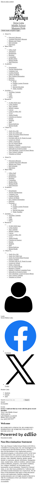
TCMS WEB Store (15, 103)
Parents (11, 118)
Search (3, 400)
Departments (13, 67)
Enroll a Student (14, 136)
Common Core (13, 71)
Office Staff (12, 50)
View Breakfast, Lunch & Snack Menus (21, 150)
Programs (12, 80)
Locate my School (14, 140)
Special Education (18, 87)
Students (11, 120)
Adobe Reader (13, 115)
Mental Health (13, 60)
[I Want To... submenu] (5, 129)
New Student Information (17, 76)
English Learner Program (20, 83)
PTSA (11, 97)
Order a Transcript (14, 141)
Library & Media (14, 74)
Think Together (17, 88)
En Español (4, 403)
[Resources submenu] (5, 101)
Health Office (13, 58)
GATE (15, 85)
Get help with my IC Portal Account (20, 138)
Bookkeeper (12, 53)
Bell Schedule (13, 43)
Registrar (11, 55)
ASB (10, 94)
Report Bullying (14, 124)
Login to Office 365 (15, 111)
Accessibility (5, 481)
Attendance (12, 51)
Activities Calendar (15, 92)
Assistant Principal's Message (18, 39)
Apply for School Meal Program (19, 134)
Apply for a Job (13, 131)
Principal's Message (15, 37)
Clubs (10, 96)
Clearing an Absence (15, 117)
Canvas (11, 110)
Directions (12, 44)
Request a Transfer (14, 145)
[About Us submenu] (5, 36)
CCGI (11, 113)
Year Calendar (13, 106)
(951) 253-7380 (10, 417)
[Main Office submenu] (5, 48)
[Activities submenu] (12, 214)
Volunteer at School (15, 154)
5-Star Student (13, 104)
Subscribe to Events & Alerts (18, 148)
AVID (14, 81)
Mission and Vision (15, 41)
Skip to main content (7, 1)
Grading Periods (14, 73)
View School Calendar (16, 152)
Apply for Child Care (15, 133)
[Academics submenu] (5, 66)
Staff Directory (13, 62)
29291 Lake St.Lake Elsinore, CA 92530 (9, 415)
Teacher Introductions (15, 69)
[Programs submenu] (16, 80)
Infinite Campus (14, 108)
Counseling (12, 57)
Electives (11, 78)
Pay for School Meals (15, 143)
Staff (10, 122)
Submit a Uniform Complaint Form (20, 147)
